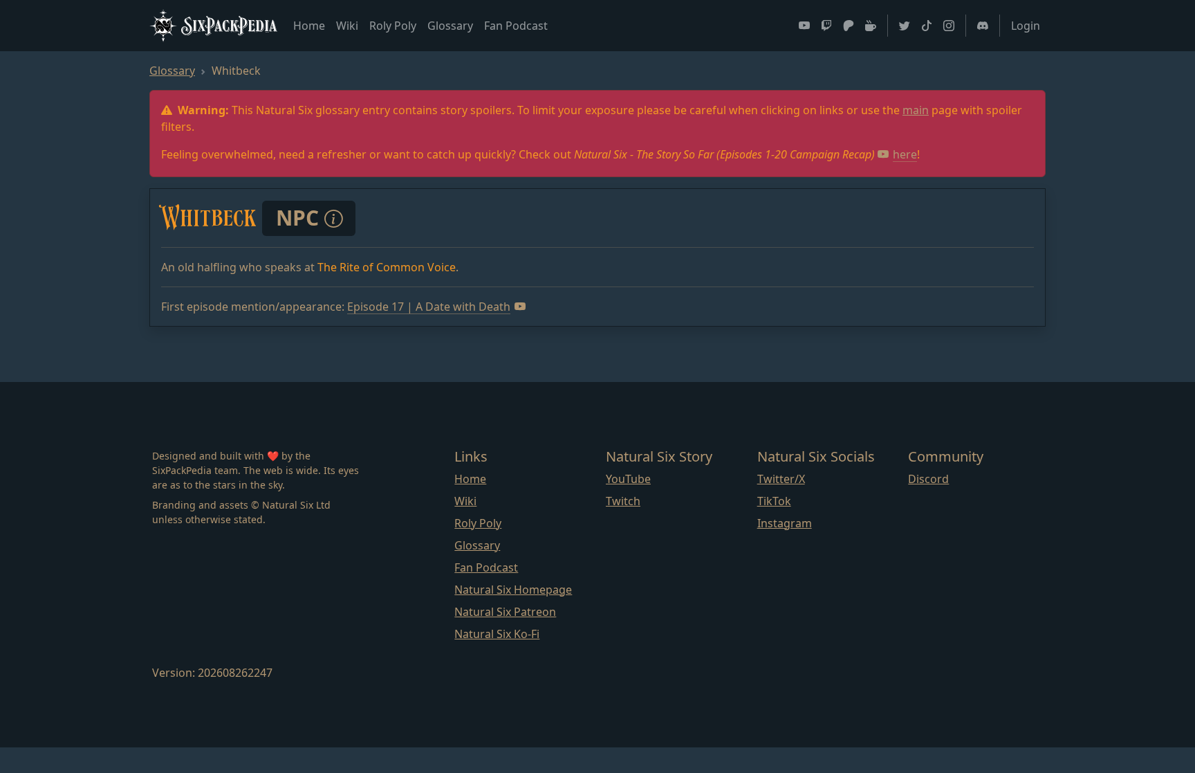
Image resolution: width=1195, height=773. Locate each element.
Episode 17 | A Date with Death (428, 306)
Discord (928, 478)
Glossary (450, 25)
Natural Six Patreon (505, 611)
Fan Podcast (516, 25)
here (905, 154)
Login (1025, 25)
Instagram (784, 523)
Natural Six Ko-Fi (496, 634)
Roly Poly (392, 25)
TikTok (774, 501)
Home (309, 25)
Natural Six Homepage (513, 589)
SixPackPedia (230, 25)
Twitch (623, 501)
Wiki (347, 25)
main (915, 110)
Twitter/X (781, 478)
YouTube (628, 478)
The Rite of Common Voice (386, 267)
